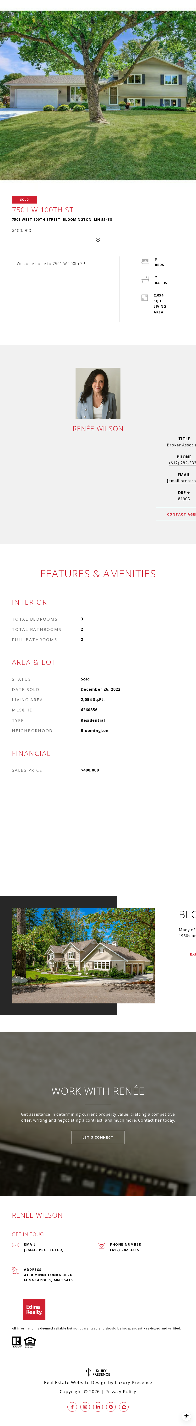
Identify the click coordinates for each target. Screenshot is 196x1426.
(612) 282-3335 (124, 1249)
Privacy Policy (120, 1391)
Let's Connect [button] (98, 1137)
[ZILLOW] (124, 1407)
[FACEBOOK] (72, 1407)
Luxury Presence (133, 1382)
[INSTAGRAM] (85, 1407)
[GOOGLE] (111, 1407)
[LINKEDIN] (98, 1407)
